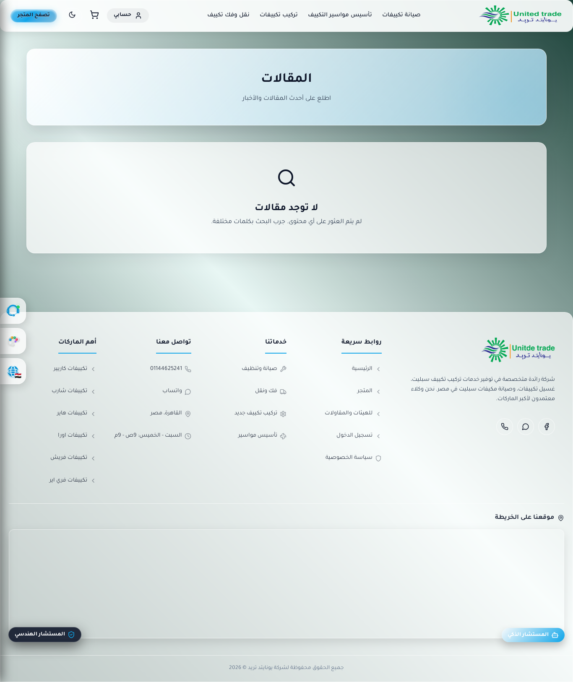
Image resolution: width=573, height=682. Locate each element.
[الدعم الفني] (13, 311)
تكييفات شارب (69, 391)
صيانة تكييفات (401, 15)
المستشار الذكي (528, 635)
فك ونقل (266, 391)
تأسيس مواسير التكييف (340, 15)
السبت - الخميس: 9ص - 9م (148, 436)
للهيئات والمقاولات (348, 413)
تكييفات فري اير (68, 481)
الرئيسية (362, 369)
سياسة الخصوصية (349, 458)
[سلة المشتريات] (94, 16)
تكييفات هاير (72, 413)
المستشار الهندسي (40, 635)
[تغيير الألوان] (13, 341)
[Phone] (504, 426)
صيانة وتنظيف (259, 369)
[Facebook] (546, 426)
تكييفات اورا (72, 436)
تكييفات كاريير (70, 369)
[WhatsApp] (525, 426)
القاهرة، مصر (166, 413)
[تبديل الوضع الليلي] (72, 16)
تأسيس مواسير (257, 436)
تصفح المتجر (34, 15)
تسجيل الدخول (354, 436)
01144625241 (166, 369)
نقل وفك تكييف (228, 15)
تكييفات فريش (68, 458)
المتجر (364, 391)
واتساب (172, 391)
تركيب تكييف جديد (255, 413)
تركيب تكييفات (279, 15)
